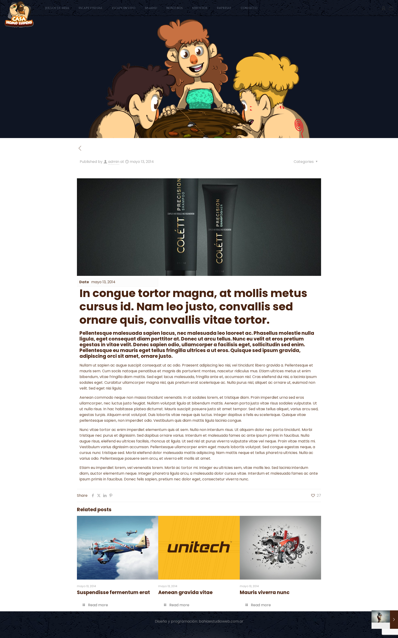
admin (113, 161)
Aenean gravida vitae (185, 592)
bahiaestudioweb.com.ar (221, 621)
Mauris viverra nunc (265, 592)
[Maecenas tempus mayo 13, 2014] (385, 619)
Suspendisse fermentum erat (113, 592)
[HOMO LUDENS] (19, 14)
